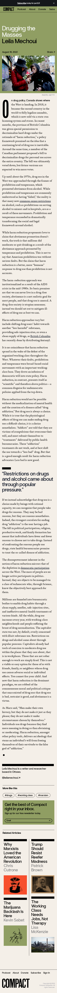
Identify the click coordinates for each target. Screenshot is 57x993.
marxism (44, 795)
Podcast (21, 9)
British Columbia (40, 336)
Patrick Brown (37, 868)
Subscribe (36, 972)
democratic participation (35, 568)
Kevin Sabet (14, 920)
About (32, 9)
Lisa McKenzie (39, 929)
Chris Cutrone (11, 868)
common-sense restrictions (35, 201)
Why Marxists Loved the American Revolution (13, 853)
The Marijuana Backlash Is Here (13, 909)
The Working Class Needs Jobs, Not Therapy (39, 912)
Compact (8, 9)
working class (26, 795)
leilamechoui (11, 777)
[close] (54, 3)
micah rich (51, 981)
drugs (9, 795)
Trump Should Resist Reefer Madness (39, 853)
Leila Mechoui (19, 41)
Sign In (46, 972)
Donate (42, 9)
